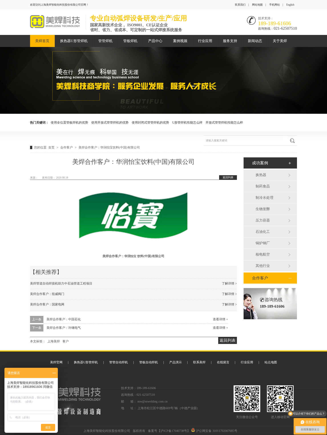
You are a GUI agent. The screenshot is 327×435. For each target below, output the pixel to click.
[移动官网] (247, 398)
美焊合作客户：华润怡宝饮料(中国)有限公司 (109, 147)
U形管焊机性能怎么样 (187, 122)
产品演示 (175, 362)
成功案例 (260, 163)
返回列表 (228, 177)
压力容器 (263, 220)
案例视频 (180, 41)
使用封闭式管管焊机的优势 (150, 122)
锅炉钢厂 (263, 243)
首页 (51, 147)
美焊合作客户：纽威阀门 (47, 294)
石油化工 (263, 232)
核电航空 (263, 254)
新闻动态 (255, 41)
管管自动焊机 (118, 362)
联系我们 (240, 4)
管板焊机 (130, 41)
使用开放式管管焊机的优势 (110, 122)
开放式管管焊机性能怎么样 (224, 122)
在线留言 (223, 362)
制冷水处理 (264, 197)
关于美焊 (280, 41)
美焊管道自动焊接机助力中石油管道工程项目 (61, 283)
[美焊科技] (55, 27)
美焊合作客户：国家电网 (47, 304)
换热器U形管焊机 (74, 41)
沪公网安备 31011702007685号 (216, 431)
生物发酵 (263, 209)
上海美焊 (53, 341)
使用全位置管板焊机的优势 (69, 122)
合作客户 (67, 147)
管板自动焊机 (148, 362)
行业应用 (205, 41)
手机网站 (274, 4)
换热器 (261, 175)
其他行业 (263, 266)
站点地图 (270, 362)
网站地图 (257, 4)
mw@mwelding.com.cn (152, 401)
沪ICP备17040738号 (173, 431)
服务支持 (230, 41)
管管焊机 (105, 41)
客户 (66, 341)
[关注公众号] (280, 398)
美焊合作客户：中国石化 (63, 319)
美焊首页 (42, 41)
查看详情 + (220, 319)
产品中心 (155, 41)
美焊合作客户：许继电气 (63, 327)
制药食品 (263, 186)
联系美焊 (199, 362)
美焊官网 (56, 362)
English (290, 4)
